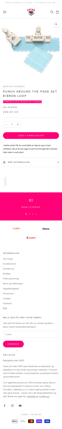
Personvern (8, 293)
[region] (31, 203)
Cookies (7, 298)
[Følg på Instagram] (12, 405)
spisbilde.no (32, 396)
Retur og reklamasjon (13, 283)
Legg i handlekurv (31, 135)
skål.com (45, 396)
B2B (5, 308)
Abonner (13, 344)
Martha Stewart (14, 86)
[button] (31, 179)
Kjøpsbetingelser (11, 288)
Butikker (7, 273)
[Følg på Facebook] (4, 405)
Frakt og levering (11, 278)
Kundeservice (9, 263)
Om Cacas (8, 258)
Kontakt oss (8, 268)
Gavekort (7, 303)
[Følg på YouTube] (20, 405)
